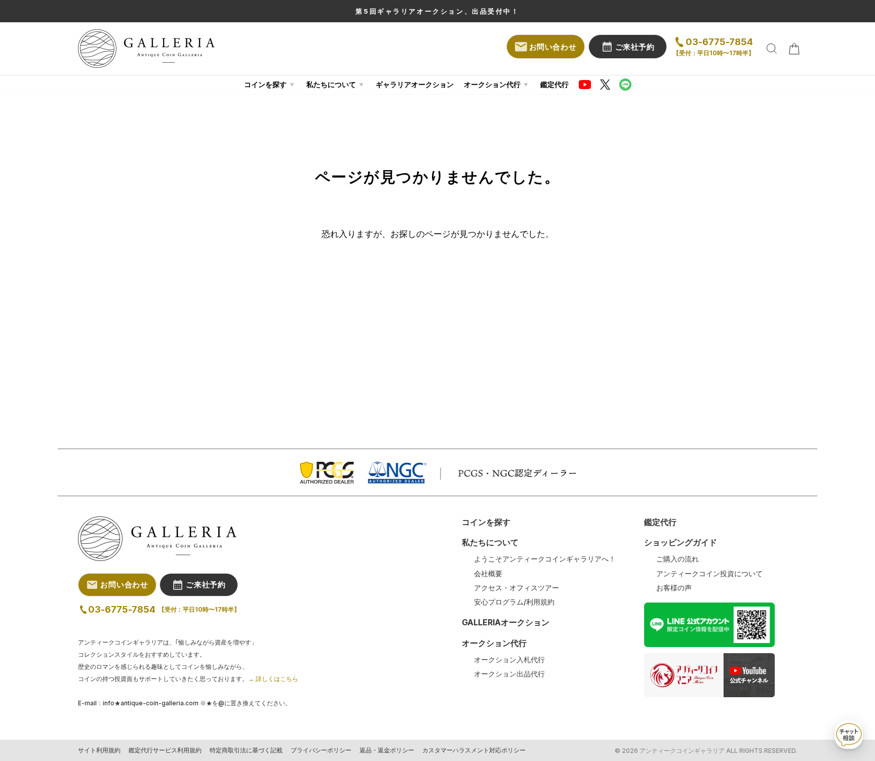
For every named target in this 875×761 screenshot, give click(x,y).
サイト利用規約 (99, 750)
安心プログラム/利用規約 (514, 602)
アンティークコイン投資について (709, 573)
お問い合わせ (553, 47)
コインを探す (265, 84)
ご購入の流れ (677, 559)
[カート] (794, 48)
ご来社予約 (635, 47)
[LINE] (625, 84)
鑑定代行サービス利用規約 (165, 750)
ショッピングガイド (680, 542)
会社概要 (488, 573)
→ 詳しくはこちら (273, 679)
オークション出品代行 (509, 673)
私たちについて (331, 84)
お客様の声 (674, 587)
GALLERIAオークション (505, 622)
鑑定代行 (554, 84)
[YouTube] (585, 84)
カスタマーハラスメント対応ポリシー (474, 750)
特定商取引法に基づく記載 (246, 750)
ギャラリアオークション (415, 84)
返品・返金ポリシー (387, 750)
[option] (437, 11)
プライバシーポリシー (321, 750)
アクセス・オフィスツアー (516, 587)
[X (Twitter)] (605, 84)
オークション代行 (492, 84)
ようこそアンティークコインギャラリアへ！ (545, 559)
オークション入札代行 (509, 659)
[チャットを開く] (848, 734)
